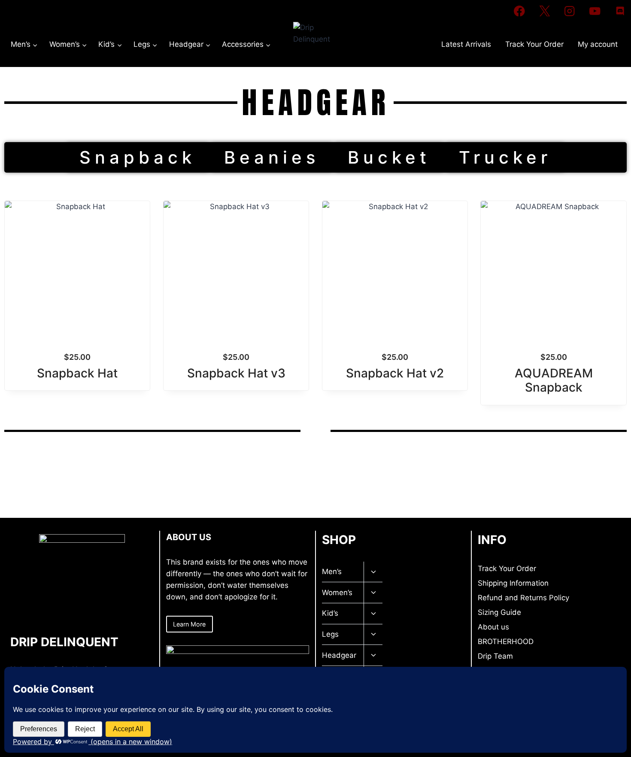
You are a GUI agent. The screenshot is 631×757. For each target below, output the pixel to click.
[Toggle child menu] (373, 572)
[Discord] (620, 11)
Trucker (505, 157)
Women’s (337, 592)
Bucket (389, 157)
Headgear (339, 655)
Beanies (271, 157)
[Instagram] (570, 11)
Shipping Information (513, 583)
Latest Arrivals (466, 44)
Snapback (137, 157)
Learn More (189, 624)
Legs (330, 634)
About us (493, 627)
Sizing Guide (499, 612)
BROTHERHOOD (506, 641)
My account (598, 44)
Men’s (332, 571)
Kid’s (330, 613)
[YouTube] (595, 11)
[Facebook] (519, 11)
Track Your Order (534, 44)
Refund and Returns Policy (523, 597)
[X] (544, 11)
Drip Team (495, 656)
